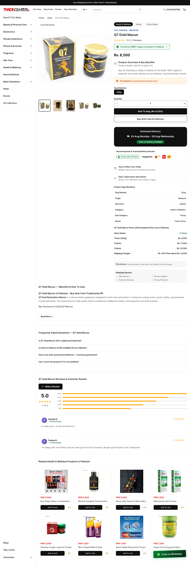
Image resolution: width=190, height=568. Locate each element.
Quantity (118, 99)
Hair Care (8, 60)
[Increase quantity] (184, 103)
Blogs (6, 542)
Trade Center (152, 24)
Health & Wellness (12, 67)
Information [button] (8, 557)
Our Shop (37, 9)
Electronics (9, 31)
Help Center (9, 550)
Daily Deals (48, 9)
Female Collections (12, 39)
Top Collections (70, 9)
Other (6, 88)
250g (119, 92)
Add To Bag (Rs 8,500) (150, 111)
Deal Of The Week (12, 17)
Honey (138, 24)
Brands (58, 9)
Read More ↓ (47, 316)
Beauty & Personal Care (15, 24)
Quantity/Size (120, 88)
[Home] (16, 9)
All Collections (10, 103)
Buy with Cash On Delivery (150, 119)
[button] (17, 24)
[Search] (140, 9)
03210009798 (173, 9)
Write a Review (52, 386)
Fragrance (8, 53)
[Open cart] (184, 9)
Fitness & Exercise (12, 46)
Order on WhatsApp (172, 554)
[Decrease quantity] (116, 103)
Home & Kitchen (11, 74)
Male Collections (11, 81)
